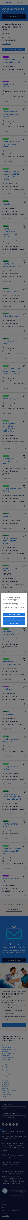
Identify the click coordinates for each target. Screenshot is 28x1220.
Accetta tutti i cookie (14, 623)
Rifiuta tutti (14, 618)
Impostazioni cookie (14, 614)
